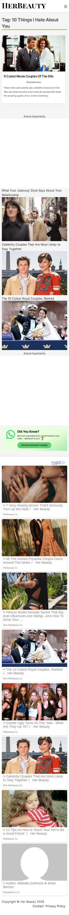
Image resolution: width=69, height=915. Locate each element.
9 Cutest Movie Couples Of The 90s (28, 76)
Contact (38, 906)
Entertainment (33, 82)
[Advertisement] (34, 153)
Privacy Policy (55, 906)
